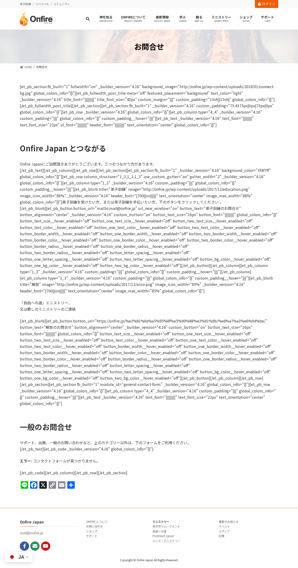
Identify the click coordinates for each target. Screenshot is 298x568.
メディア (224, 531)
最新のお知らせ (228, 521)
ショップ (91, 531)
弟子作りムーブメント (166, 526)
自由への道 (159, 531)
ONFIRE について (97, 521)
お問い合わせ (94, 526)
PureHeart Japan (163, 536)
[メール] (35, 546)
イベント (224, 526)
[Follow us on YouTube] (45, 546)
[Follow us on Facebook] (24, 546)
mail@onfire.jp (31, 533)
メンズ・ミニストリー (166, 541)
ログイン (268, 3)
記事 (221, 536)
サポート (91, 536)
